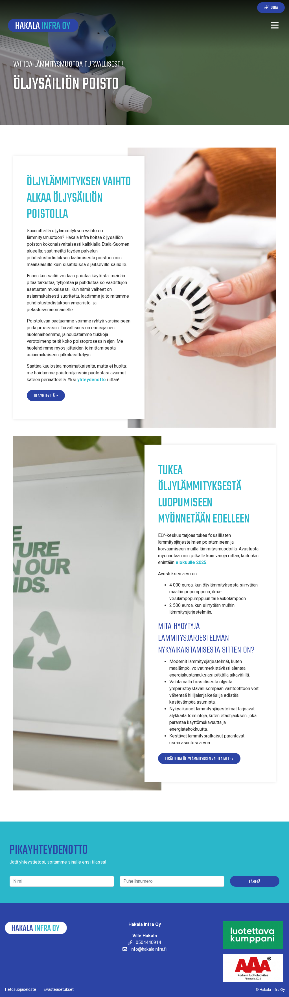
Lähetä (254, 881)
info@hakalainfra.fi (148, 949)
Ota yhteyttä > (46, 395)
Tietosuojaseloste (20, 989)
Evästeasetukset (59, 989)
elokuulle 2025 (191, 562)
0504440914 (148, 942)
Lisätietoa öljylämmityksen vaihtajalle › (199, 759)
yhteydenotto (91, 379)
